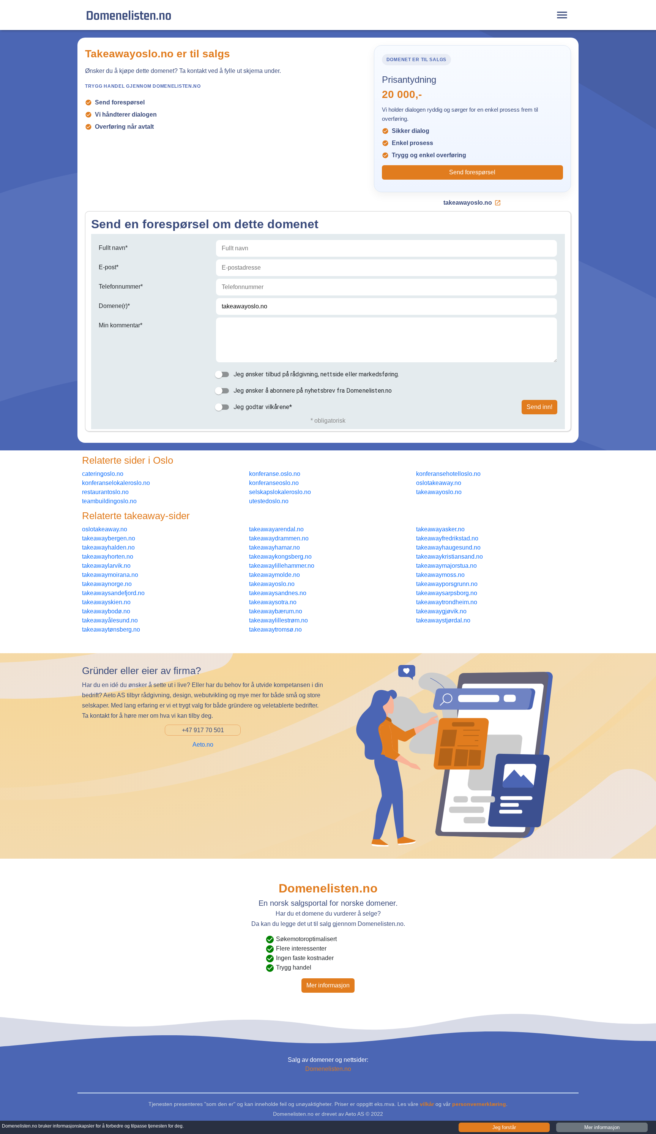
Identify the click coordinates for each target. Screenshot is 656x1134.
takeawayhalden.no (108, 547)
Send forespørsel (472, 172)
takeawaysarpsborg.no (446, 593)
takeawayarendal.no (276, 529)
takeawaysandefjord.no (113, 593)
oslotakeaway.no (438, 483)
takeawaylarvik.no (106, 565)
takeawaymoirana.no (110, 575)
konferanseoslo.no (274, 483)
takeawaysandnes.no (277, 593)
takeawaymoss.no (440, 575)
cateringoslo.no (102, 474)
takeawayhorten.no (107, 556)
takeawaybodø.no (106, 611)
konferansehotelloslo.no (448, 474)
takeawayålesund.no (110, 620)
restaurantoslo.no (105, 492)
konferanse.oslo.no (274, 474)
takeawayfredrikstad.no (447, 538)
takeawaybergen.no (108, 538)
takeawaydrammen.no (279, 538)
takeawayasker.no (440, 529)
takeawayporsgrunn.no (447, 584)
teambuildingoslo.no (109, 501)
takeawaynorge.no (107, 584)
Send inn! (539, 407)
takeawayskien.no (106, 602)
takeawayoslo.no (467, 202)
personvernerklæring (479, 1104)
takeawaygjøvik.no (441, 611)
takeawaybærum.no (275, 611)
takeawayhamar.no (274, 547)
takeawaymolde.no (274, 575)
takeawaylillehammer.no (281, 565)
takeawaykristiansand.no (449, 556)
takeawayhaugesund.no (448, 547)
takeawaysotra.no (272, 602)
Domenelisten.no (129, 15)
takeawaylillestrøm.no (278, 620)
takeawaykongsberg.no (280, 556)
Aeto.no (202, 744)
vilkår (427, 1104)
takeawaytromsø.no (275, 629)
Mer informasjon (328, 985)
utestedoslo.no (269, 501)
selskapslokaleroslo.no (280, 492)
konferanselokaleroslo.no (116, 483)
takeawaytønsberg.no (111, 629)
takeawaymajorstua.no (446, 565)
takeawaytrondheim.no (446, 602)
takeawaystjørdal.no (443, 620)
